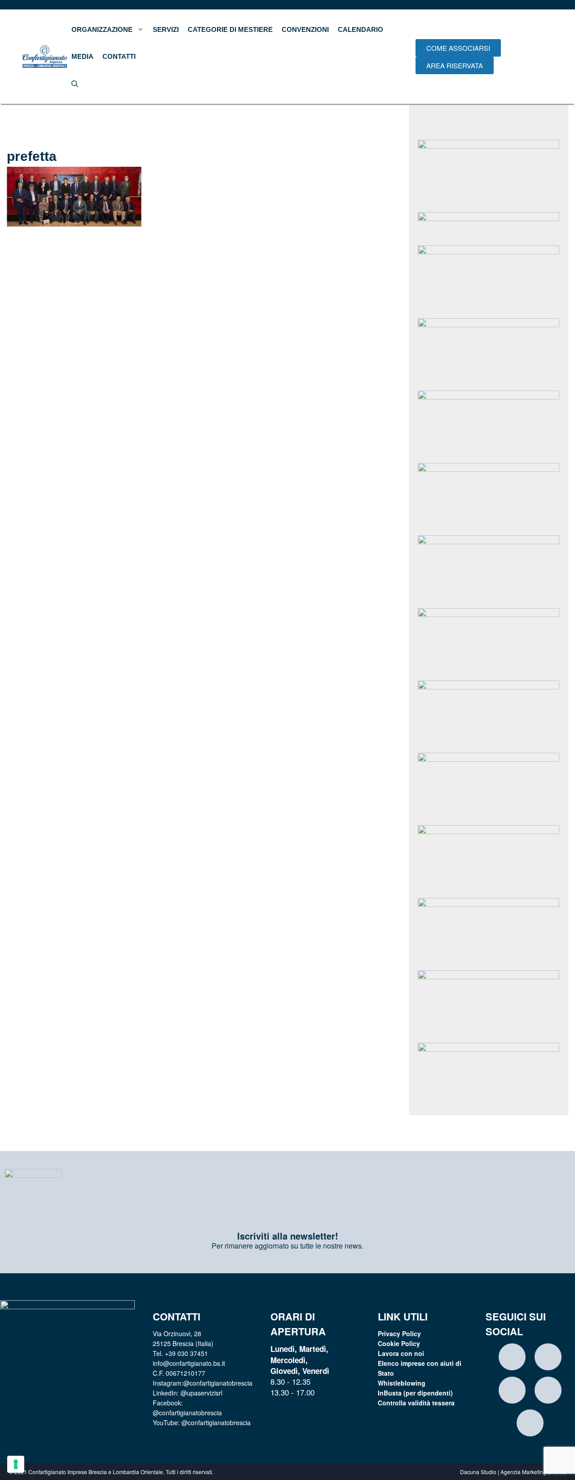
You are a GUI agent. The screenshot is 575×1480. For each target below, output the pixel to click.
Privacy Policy (399, 1333)
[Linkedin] (548, 1356)
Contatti (119, 56)
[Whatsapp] (548, 1390)
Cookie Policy (399, 1343)
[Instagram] (512, 1356)
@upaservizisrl (201, 1392)
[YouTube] (530, 1422)
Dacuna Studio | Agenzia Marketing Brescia (513, 1472)
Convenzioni (305, 29)
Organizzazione (102, 29)
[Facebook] (512, 1390)
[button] (458, 48)
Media (82, 56)
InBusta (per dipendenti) (415, 1392)
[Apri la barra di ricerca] (75, 83)
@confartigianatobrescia (217, 1382)
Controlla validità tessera (416, 1402)
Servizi (166, 29)
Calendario (360, 29)
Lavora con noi (401, 1353)
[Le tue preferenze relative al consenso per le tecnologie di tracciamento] (15, 1464)
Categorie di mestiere (230, 29)
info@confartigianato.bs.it (189, 1363)
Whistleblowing (401, 1382)
